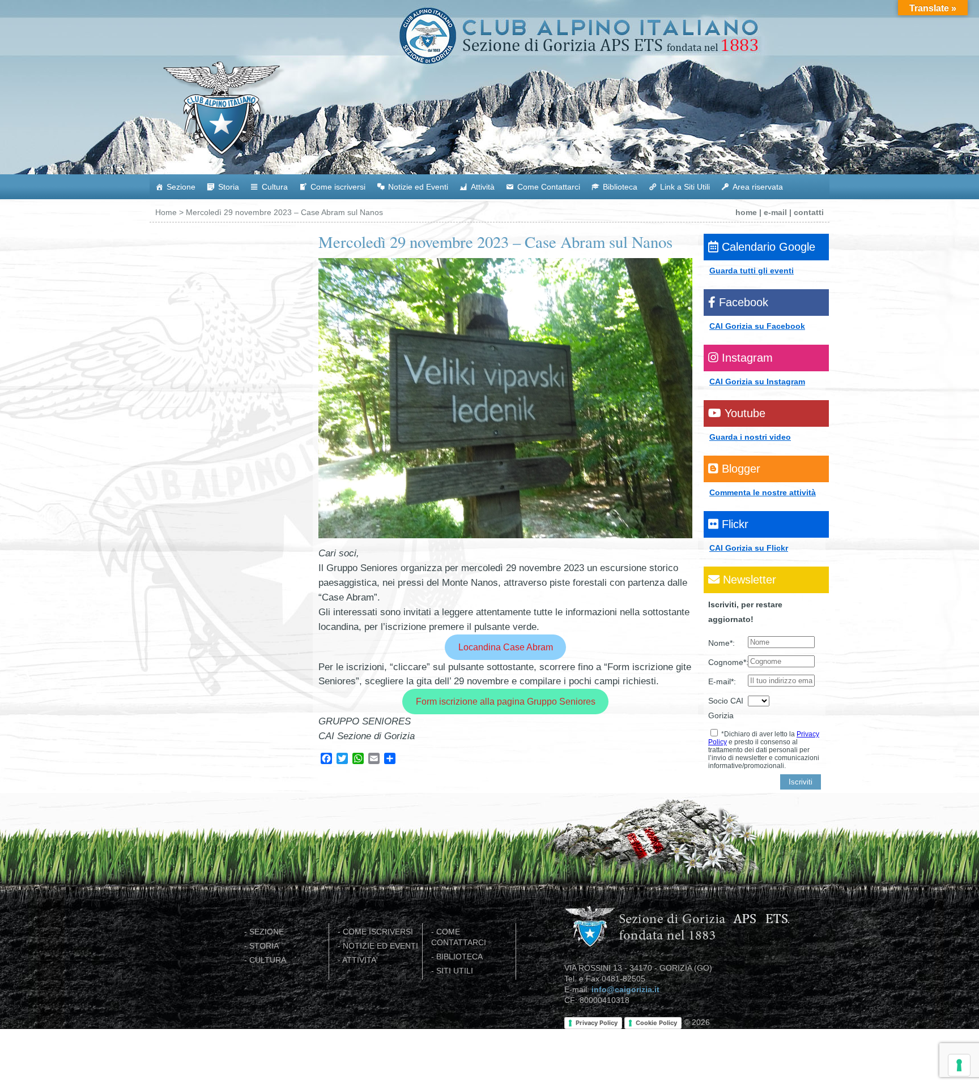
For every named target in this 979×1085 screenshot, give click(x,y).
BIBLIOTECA (459, 957)
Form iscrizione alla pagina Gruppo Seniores (505, 701)
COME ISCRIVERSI (378, 932)
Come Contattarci (548, 186)
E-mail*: (722, 681)
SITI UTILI (454, 971)
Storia (228, 186)
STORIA (264, 946)
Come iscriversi (337, 186)
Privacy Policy (597, 1023)
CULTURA (267, 960)
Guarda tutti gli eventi (751, 270)
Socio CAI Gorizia (725, 708)
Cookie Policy (656, 1023)
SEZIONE (266, 932)
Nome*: (721, 642)
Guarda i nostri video (750, 436)
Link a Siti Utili (685, 186)
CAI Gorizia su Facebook (757, 326)
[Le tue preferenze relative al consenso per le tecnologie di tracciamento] (959, 1065)
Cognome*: (728, 662)
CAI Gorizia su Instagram (757, 381)
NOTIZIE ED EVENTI (380, 946)
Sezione (181, 186)
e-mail (775, 212)
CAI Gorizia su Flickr (748, 547)
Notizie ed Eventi (418, 186)
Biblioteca (620, 186)
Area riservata (758, 186)
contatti (809, 212)
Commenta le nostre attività (762, 492)
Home (166, 212)
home (746, 212)
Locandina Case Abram (505, 647)
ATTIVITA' (360, 960)
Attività (483, 186)
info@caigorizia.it (625, 989)
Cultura (275, 186)
